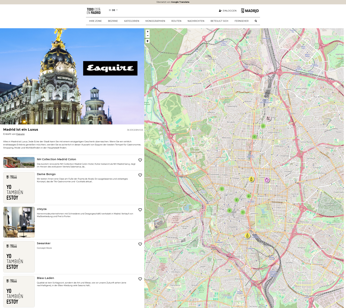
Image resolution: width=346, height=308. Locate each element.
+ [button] (148, 31)
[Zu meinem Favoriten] (140, 160)
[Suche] (256, 21)
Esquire (20, 134)
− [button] (148, 35)
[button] (113, 21)
